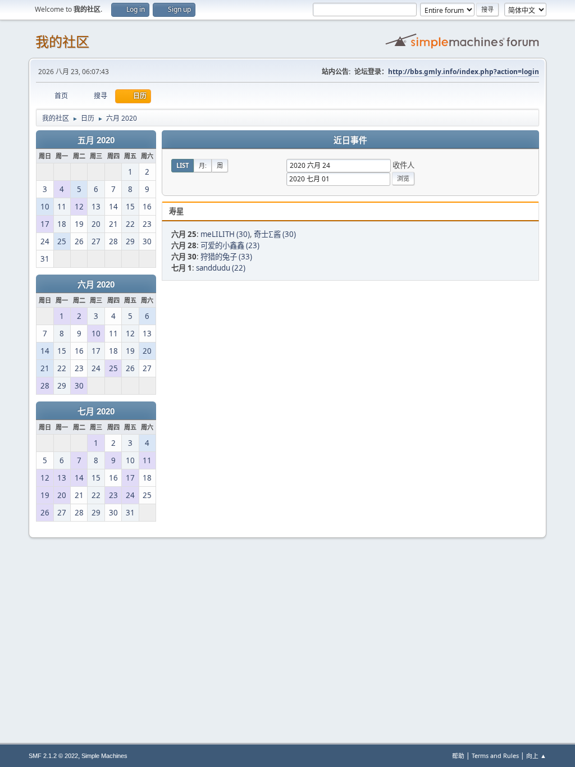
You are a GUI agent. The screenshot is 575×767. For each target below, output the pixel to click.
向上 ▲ (536, 755)
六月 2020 (96, 284)
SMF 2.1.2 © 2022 (53, 755)
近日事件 (350, 140)
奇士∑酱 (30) (275, 234)
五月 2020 (96, 140)
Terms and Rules (495, 755)
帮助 (458, 755)
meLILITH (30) (225, 234)
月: (203, 165)
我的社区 (62, 41)
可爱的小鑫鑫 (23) (229, 245)
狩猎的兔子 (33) (226, 257)
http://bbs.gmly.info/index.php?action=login (463, 71)
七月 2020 (96, 411)
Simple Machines (104, 755)
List (182, 165)
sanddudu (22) (220, 268)
